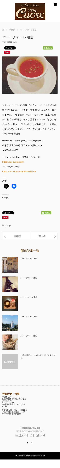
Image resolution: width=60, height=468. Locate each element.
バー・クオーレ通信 (28, 258)
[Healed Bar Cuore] (30, 21)
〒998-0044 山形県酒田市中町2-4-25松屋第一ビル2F (14, 399)
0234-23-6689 (8, 402)
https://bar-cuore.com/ (13, 162)
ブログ (4, 42)
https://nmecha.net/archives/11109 (19, 171)
